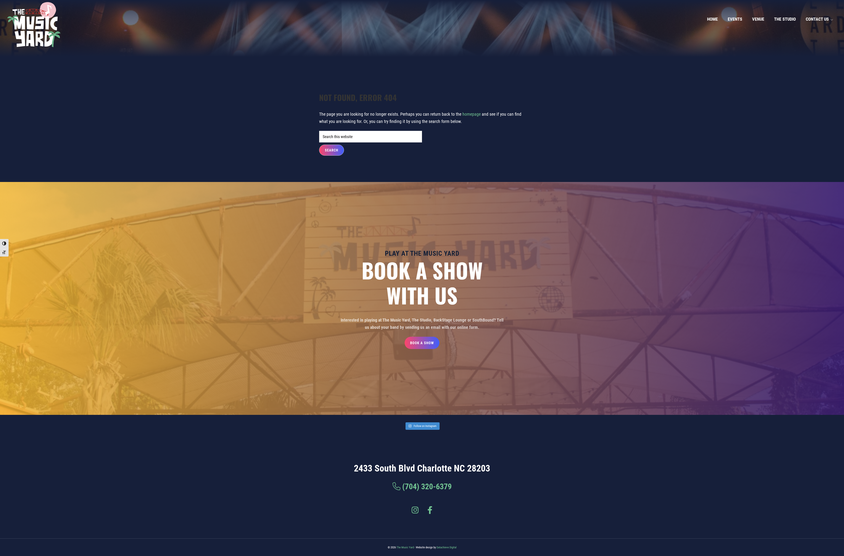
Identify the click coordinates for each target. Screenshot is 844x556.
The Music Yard (405, 547)
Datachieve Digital (447, 547)
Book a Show (422, 342)
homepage (471, 114)
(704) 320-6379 (427, 486)
